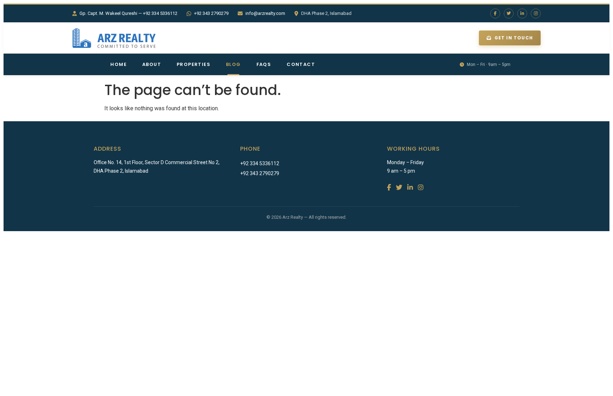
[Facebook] (495, 13)
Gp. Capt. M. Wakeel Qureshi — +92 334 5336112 (128, 13)
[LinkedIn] (522, 13)
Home (118, 64)
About (151, 64)
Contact (301, 64)
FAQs (263, 64)
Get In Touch (514, 38)
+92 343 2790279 (211, 13)
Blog (233, 64)
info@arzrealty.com (265, 13)
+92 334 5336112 (259, 163)
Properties (193, 64)
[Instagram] (536, 13)
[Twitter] (509, 13)
